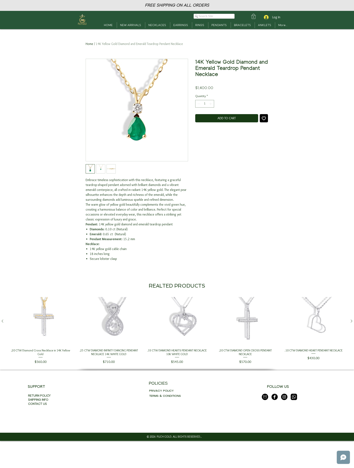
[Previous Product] (2, 321)
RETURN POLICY (39, 395)
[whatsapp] (294, 397)
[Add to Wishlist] (264, 118)
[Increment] (210, 103)
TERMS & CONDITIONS (165, 396)
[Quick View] (40, 321)
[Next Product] (351, 321)
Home (89, 44)
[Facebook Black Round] (274, 397)
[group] (177, 331)
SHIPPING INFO (38, 399)
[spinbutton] (204, 103)
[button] (253, 16)
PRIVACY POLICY (161, 390)
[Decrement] (198, 103)
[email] (265, 397)
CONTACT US (37, 404)
